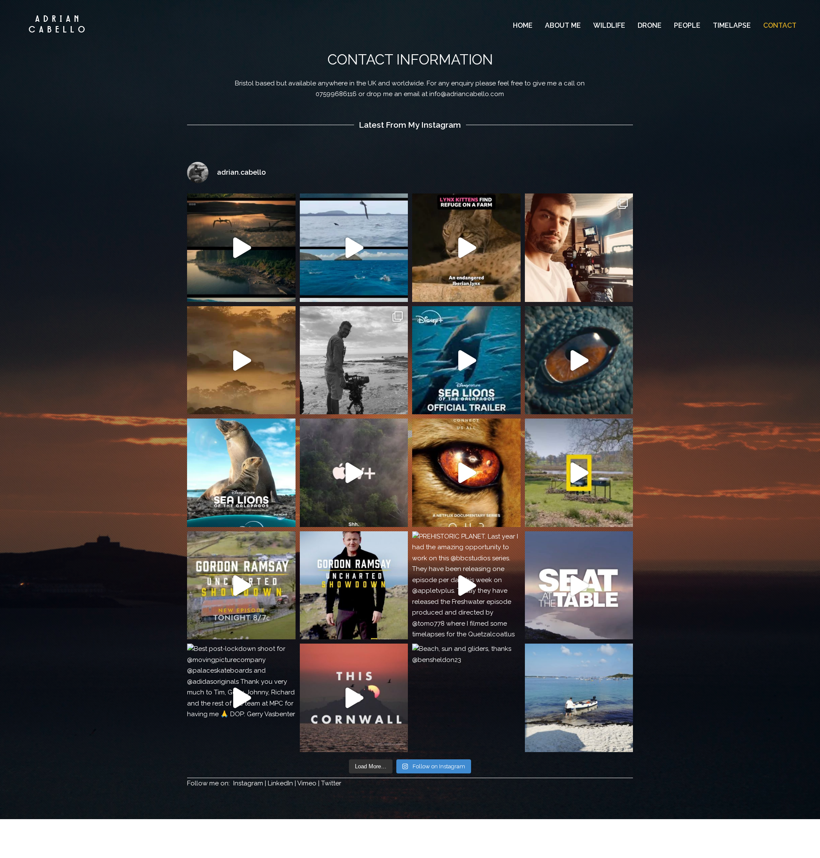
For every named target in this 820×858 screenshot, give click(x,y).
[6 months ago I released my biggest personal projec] (354, 698)
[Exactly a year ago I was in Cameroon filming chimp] (466, 473)
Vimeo (306, 783)
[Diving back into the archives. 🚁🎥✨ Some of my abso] (354, 247)
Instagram (248, 783)
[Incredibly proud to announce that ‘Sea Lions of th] (241, 473)
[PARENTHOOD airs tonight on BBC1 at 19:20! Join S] (579, 247)
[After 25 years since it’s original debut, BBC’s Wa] (579, 360)
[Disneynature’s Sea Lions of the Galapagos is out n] (466, 360)
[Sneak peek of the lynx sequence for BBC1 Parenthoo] (466, 247)
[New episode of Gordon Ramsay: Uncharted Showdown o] (241, 585)
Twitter (331, 783)
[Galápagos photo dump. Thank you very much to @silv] (354, 360)
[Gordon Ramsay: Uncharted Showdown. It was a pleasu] (354, 585)
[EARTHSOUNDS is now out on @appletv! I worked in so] (354, 473)
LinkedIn (280, 783)
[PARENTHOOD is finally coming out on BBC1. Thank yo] (241, 360)
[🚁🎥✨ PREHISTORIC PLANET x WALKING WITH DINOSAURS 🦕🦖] (241, 247)
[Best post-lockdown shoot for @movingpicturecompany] (241, 698)
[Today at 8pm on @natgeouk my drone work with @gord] (579, 473)
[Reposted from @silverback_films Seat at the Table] (579, 585)
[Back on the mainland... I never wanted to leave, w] (579, 698)
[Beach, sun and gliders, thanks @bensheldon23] (466, 698)
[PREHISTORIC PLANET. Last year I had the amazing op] (466, 585)
